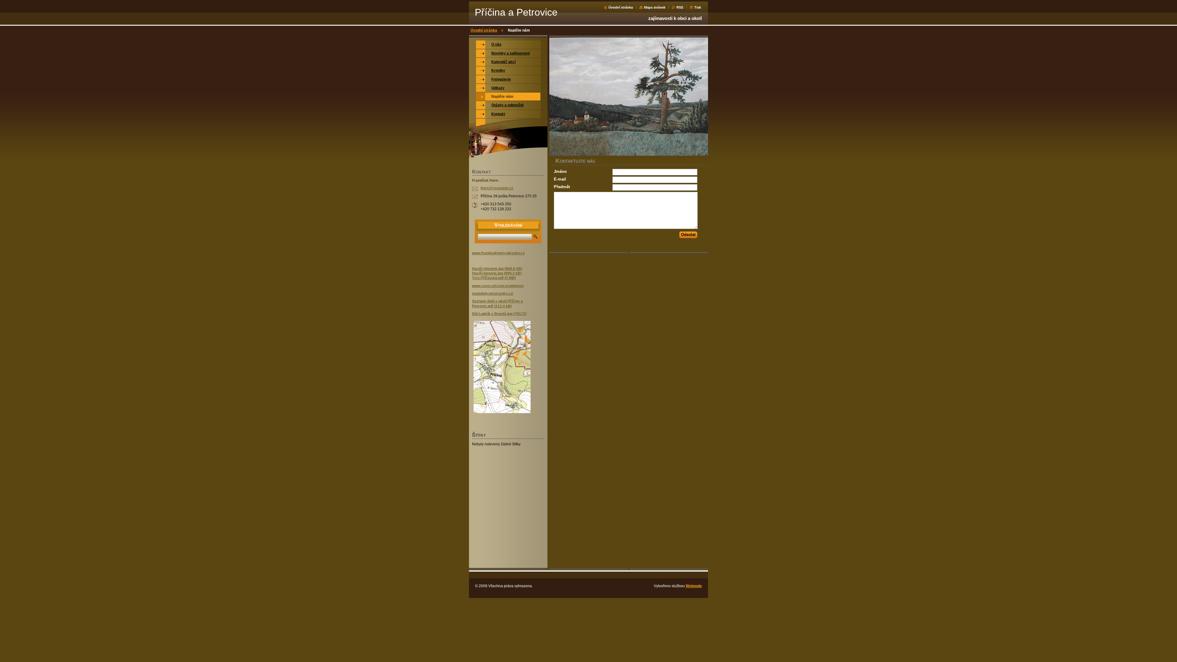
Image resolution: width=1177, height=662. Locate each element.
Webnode (694, 586)
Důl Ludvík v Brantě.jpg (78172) (499, 314)
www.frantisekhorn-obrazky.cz (498, 253)
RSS (679, 7)
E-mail (560, 179)
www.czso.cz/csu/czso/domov (498, 286)
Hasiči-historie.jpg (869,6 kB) (497, 269)
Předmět (562, 187)
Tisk (697, 7)
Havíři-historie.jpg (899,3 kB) (497, 273)
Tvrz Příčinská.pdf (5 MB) (494, 278)
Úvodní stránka (620, 7)
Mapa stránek (654, 7)
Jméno (560, 171)
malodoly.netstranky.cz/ (492, 293)
